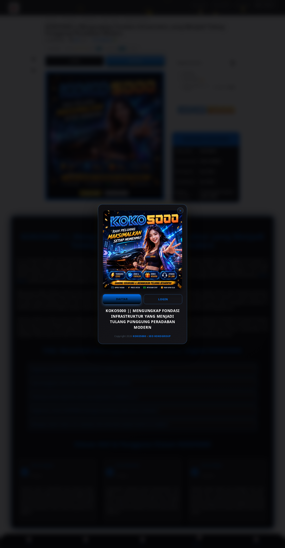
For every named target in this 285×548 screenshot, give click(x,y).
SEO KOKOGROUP (160, 336)
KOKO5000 (139, 336)
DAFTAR (122, 299)
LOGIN (163, 299)
